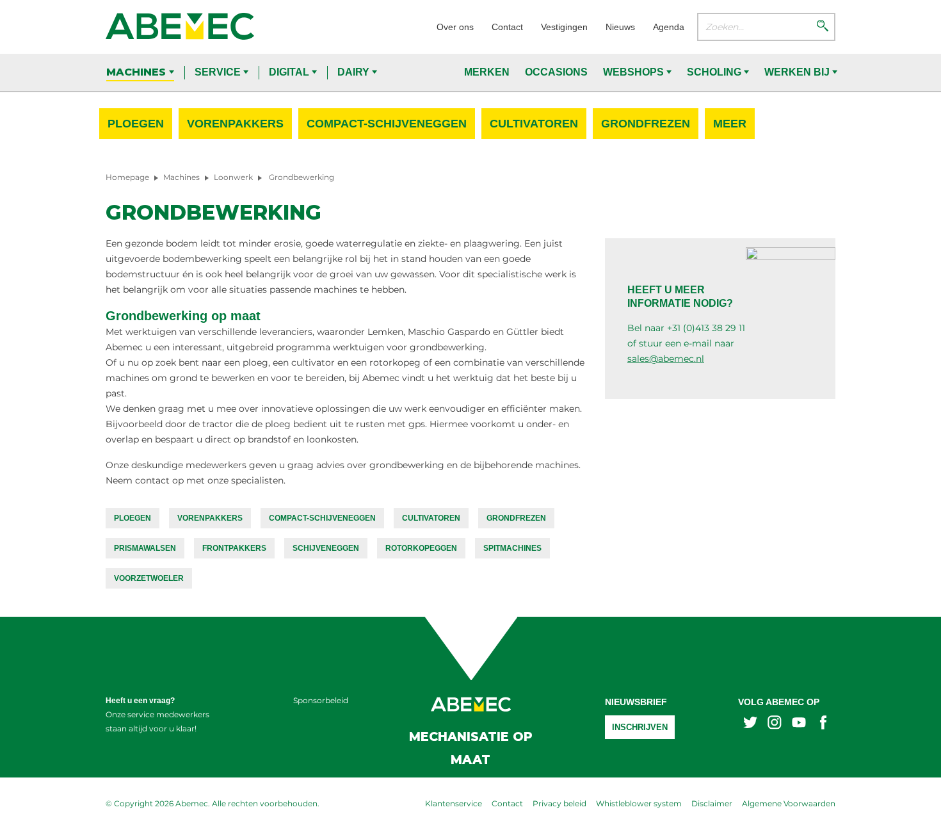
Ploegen (136, 123)
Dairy (354, 72)
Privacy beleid (559, 803)
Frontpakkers (234, 548)
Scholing (715, 72)
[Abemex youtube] (799, 724)
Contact (507, 27)
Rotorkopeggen (421, 548)
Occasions (556, 72)
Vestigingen (564, 27)
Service (219, 72)
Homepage (127, 177)
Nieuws (620, 27)
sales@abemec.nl (665, 358)
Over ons (455, 27)
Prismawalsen (145, 548)
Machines (137, 72)
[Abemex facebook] (823, 724)
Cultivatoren (534, 123)
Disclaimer (711, 803)
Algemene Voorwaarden (788, 803)
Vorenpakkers (235, 123)
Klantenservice (453, 803)
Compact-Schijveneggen (387, 123)
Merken (487, 72)
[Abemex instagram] (775, 724)
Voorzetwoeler (149, 578)
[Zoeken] (822, 27)
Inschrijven (640, 727)
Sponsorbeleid (320, 700)
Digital (290, 72)
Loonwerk (233, 177)
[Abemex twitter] (750, 724)
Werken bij (798, 72)
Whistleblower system (639, 803)
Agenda (668, 27)
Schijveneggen (326, 548)
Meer (729, 123)
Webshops (634, 72)
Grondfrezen (645, 123)
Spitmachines (512, 548)
